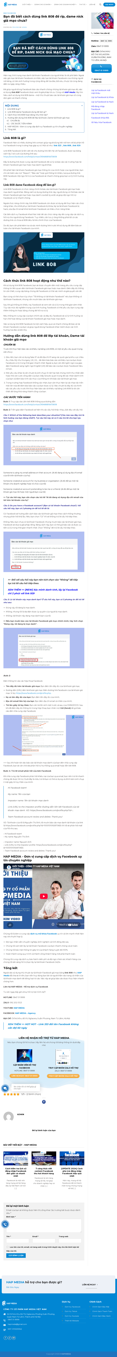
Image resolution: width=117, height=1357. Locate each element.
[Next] (84, 1173)
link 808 (67, 145)
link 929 (76, 145)
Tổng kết (12, 129)
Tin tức (82, 4)
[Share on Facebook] (44, 1102)
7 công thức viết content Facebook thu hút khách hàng (44, 1171)
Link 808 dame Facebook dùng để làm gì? (27, 112)
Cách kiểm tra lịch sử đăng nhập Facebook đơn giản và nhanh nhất (15, 1172)
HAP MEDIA (19, 1008)
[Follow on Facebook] (5, 1338)
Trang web (63, 1236)
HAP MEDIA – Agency (25, 1013)
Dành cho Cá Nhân (42, 4)
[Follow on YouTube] (14, 1338)
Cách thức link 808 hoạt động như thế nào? (28, 115)
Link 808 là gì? (14, 109)
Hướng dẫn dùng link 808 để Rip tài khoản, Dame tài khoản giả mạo (39, 118)
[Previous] (3, 1173)
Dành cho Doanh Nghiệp (65, 4)
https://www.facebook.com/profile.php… (34, 693)
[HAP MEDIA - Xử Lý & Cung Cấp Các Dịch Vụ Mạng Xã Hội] (10, 4)
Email (35, 1236)
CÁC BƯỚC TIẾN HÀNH (21, 124)
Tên (8, 1236)
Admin (24, 27)
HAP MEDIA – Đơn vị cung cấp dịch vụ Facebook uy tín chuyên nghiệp (40, 127)
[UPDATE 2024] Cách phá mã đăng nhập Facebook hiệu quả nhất (72, 1172)
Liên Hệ (92, 4)
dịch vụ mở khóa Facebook (43, 934)
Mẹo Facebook (9, 13)
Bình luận (11, 1217)
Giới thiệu (26, 4)
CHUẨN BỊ (15, 121)
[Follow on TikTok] (10, 1338)
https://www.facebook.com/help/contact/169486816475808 (30, 157)
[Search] (100, 4)
